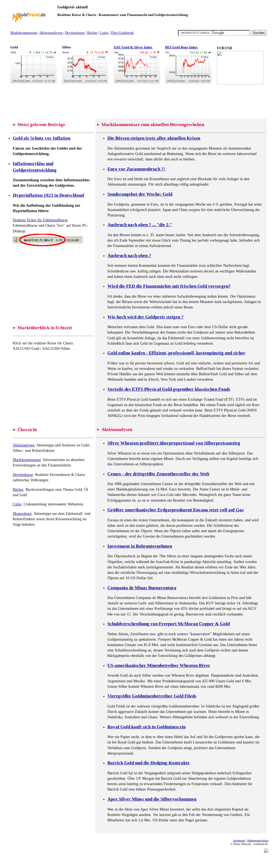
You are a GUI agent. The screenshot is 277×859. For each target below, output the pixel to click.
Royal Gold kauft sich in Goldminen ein (146, 726)
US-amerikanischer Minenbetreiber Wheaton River (158, 665)
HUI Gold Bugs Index (181, 47)
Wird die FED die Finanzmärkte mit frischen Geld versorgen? (169, 286)
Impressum (239, 840)
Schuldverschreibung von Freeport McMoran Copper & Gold (168, 623)
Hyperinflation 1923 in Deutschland (48, 195)
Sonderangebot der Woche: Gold (139, 194)
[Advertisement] (108, 40)
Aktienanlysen (23, 445)
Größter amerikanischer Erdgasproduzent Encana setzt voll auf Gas (175, 509)
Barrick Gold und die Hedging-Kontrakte (148, 762)
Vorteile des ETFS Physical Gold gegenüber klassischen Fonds (168, 389)
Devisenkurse (75, 33)
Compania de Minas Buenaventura (141, 587)
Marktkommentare (23, 33)
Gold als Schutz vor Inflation (41, 138)
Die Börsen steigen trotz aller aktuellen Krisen (153, 138)
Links (104, 33)
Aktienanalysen (50, 33)
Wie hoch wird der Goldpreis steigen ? (145, 317)
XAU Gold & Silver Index (133, 47)
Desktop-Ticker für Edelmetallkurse (40, 220)
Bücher (92, 33)
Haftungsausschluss (257, 840)
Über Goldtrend (122, 33)
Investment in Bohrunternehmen (139, 546)
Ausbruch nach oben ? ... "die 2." (139, 224)
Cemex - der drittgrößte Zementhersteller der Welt (158, 473)
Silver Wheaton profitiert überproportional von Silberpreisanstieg (173, 443)
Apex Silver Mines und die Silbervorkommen (151, 799)
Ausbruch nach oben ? (129, 255)
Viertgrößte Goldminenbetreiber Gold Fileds (151, 696)
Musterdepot (22, 513)
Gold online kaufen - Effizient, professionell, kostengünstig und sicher (176, 353)
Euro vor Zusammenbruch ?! (136, 169)
